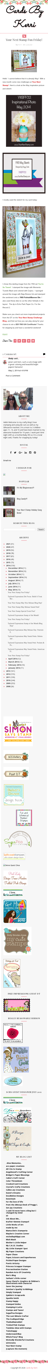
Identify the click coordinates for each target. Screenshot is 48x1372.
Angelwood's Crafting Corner (19, 1172)
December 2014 (15, 568)
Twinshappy (11, 1331)
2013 (8, 671)
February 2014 (15, 665)
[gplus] (20, 452)
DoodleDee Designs (15, 1196)
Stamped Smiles (13, 1304)
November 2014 (15, 571)
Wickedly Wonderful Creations (20, 1340)
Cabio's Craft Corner (15, 1178)
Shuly (10, 358)
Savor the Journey (14, 1286)
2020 (8, 547)
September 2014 (16, 577)
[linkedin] (26, 452)
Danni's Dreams (13, 1193)
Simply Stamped (13, 1292)
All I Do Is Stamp (14, 1169)
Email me (7, 460)
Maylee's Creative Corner (17, 1233)
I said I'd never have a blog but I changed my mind (21, 1211)
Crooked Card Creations (17, 1184)
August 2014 (14, 580)
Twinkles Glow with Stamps (18, 1328)
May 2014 (12, 589)
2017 (8, 556)
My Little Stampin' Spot (17, 1248)
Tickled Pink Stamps (15, 1325)
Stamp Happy (12, 1301)
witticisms (11, 1343)
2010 (8, 680)
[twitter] (15, 452)
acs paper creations (15, 1166)
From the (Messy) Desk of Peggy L (22, 1204)
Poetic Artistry (13, 1263)
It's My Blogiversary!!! (25, 487)
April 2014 (13, 658)
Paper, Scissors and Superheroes (21, 1257)
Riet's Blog (11, 1275)
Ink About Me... (13, 1218)
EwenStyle (10, 1199)
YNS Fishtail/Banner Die (30, 297)
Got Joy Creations (14, 1207)
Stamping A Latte (14, 1307)
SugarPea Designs (14, 1313)
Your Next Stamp (14, 1346)
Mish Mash (11, 1239)
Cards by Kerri (24, 17)
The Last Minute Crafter (17, 1316)
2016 (8, 559)
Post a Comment (13, 375)
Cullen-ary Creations (15, 1190)
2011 (8, 677)
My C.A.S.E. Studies (14, 1245)
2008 (8, 686)
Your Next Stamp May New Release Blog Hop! (25, 603)
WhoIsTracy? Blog (14, 1337)
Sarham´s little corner (16, 1278)
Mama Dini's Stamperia (16, 1230)
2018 (8, 553)
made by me (11, 1227)
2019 (8, 550)
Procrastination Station (17, 1269)
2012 (8, 674)
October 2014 (14, 574)
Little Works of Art (14, 1224)
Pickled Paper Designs (16, 1260)
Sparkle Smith (12, 1298)
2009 (8, 683)
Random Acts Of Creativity (18, 1272)
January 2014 (14, 668)
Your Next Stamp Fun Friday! (19, 592)
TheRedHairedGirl (14, 1322)
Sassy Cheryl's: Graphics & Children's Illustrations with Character (23, 1282)
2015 (8, 562)
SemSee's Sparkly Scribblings (19, 1289)
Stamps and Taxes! (15, 1310)
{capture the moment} (16, 1349)
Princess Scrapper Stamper (18, 1266)
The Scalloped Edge (15, 1319)
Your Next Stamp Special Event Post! (21, 611)
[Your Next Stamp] (4, 474)
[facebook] (11, 452)
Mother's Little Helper (16, 1242)
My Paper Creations (15, 1251)
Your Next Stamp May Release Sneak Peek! (24, 607)
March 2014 (13, 662)
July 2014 (12, 583)
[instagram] (30, 452)
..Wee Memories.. (14, 1163)
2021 (8, 544)
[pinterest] (35, 452)
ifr (7, 1215)
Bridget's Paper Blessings (17, 1175)
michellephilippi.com (15, 1236)
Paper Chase (12, 1254)
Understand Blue (13, 1334)
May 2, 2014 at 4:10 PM (18, 370)
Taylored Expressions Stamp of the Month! (23, 615)
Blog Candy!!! (22, 499)
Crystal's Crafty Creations (18, 1187)
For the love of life (14, 1202)
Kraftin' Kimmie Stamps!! (17, 1221)
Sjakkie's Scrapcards (15, 1295)
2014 (8, 565)
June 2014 (13, 586)
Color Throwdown (14, 1181)
